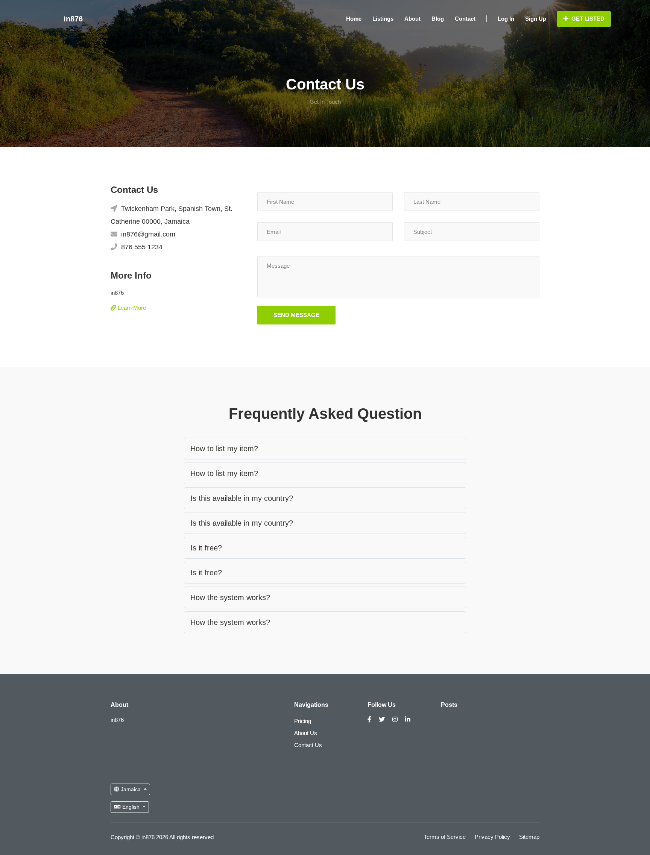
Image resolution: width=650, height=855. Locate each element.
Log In (506, 18)
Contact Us (308, 745)
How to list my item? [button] (224, 448)
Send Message (296, 315)
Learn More (131, 308)
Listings (382, 18)
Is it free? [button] (206, 548)
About (412, 18)
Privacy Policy (492, 837)
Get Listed (587, 18)
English (131, 807)
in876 (73, 19)
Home (353, 18)
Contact (465, 18)
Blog (437, 18)
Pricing (302, 721)
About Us (305, 733)
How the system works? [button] (230, 597)
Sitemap (529, 837)
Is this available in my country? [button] (241, 498)
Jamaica (130, 789)
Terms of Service (445, 837)
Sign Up (535, 18)
